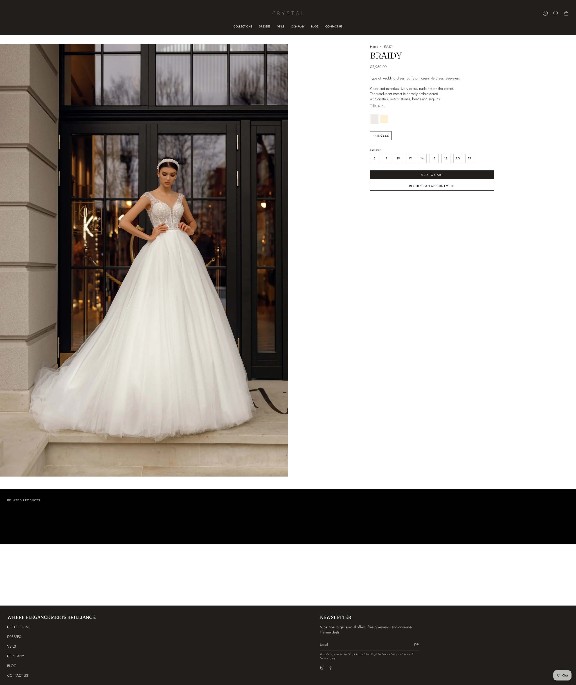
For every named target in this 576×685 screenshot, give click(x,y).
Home (374, 46)
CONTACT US (17, 675)
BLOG (11, 665)
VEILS (11, 646)
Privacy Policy (389, 654)
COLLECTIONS (18, 627)
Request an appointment (432, 186)
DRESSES (14, 636)
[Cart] (566, 13)
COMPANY (15, 656)
